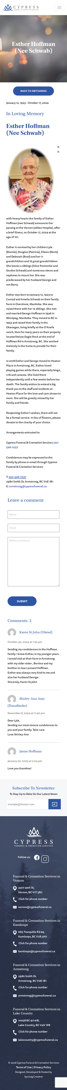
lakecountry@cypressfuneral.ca (38, 1039)
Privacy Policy (42, 1067)
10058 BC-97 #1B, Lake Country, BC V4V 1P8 (34, 1022)
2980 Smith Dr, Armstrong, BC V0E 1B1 (32, 978)
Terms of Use (24, 1067)
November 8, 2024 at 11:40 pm (26, 713)
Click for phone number (33, 899)
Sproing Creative (33, 1077)
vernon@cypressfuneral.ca (35, 907)
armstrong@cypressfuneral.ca (28, 486)
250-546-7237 (17, 477)
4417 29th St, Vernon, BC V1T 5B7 (30, 889)
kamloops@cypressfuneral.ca (36, 951)
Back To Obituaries (33, 91)
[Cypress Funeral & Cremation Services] (33, 837)
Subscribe (54, 804)
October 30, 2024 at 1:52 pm (25, 642)
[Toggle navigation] (59, 7)
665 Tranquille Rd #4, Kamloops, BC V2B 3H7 (32, 934)
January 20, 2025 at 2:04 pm (25, 761)
